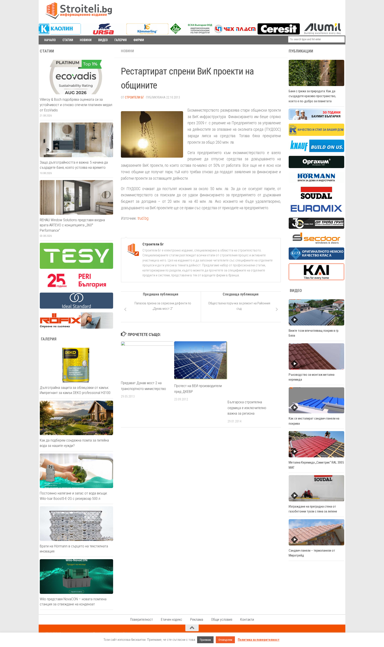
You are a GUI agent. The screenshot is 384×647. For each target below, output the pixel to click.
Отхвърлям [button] (225, 639)
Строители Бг (134, 97)
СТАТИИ (67, 40)
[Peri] (76, 288)
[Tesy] (76, 268)
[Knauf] (316, 151)
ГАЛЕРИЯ (120, 40)
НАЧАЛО (50, 40)
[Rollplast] (316, 135)
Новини (127, 51)
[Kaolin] (60, 33)
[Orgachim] (316, 167)
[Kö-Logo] (147, 33)
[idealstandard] (76, 307)
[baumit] (316, 119)
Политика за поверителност (259, 640)
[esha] (191, 33)
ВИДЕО (103, 40)
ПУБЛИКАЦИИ (301, 51)
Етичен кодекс (171, 619)
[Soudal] (316, 198)
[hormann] (316, 182)
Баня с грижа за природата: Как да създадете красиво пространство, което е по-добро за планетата (312, 96)
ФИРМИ (138, 40)
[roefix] (76, 328)
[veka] (316, 259)
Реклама (196, 619)
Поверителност (141, 619)
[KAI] (316, 279)
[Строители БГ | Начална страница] (78, 10)
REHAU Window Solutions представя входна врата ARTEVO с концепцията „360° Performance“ (72, 225)
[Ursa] (103, 33)
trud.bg (143, 218)
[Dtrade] (316, 228)
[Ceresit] (279, 33)
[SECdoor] (316, 243)
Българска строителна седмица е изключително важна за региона (247, 408)
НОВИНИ (86, 40)
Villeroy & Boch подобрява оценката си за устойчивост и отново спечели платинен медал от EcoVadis (76, 104)
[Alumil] (322, 33)
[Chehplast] (235, 33)
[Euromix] (316, 213)
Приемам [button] (205, 639)
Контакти (247, 619)
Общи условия (221, 619)
